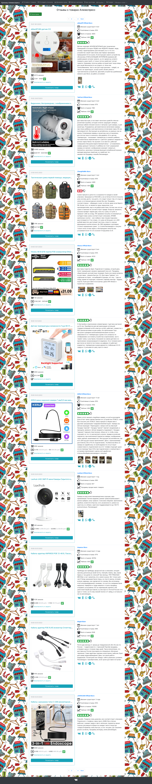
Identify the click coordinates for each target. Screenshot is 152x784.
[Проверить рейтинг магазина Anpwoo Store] (92, 562)
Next (82, 19)
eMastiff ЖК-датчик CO (41, 29)
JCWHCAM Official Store (85, 696)
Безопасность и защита (42, 82)
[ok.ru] (83, 87)
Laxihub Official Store (84, 473)
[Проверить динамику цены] (44, 79)
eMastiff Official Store (84, 23)
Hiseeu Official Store (84, 246)
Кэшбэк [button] (101, 2)
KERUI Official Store (84, 394)
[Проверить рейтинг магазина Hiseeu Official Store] (92, 260)
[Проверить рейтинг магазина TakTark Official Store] (92, 111)
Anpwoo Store (82, 547)
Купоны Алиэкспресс (10, 3)
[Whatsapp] (86, 87)
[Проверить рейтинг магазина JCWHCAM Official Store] (92, 710)
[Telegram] (89, 87)
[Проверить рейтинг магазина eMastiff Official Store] (92, 37)
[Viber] (93, 87)
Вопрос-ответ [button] (120, 2)
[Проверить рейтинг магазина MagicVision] (92, 636)
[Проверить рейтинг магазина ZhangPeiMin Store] (92, 186)
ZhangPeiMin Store (84, 171)
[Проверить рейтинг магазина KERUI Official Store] (92, 408)
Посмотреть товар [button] (51, 88)
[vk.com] (79, 87)
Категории (35, 14)
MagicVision (81, 621)
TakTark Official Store (84, 97)
